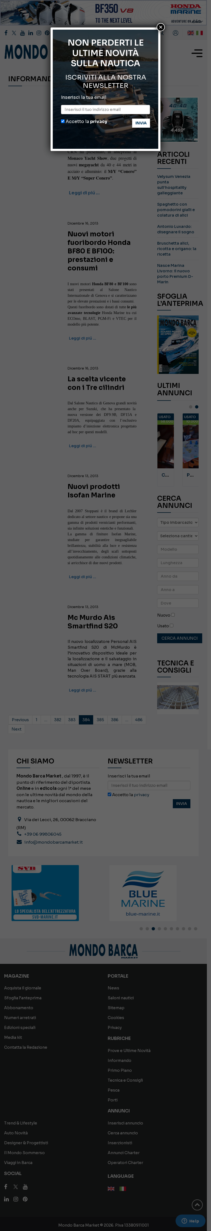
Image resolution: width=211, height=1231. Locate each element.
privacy (98, 121)
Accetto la (86, 121)
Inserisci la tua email (83, 97)
